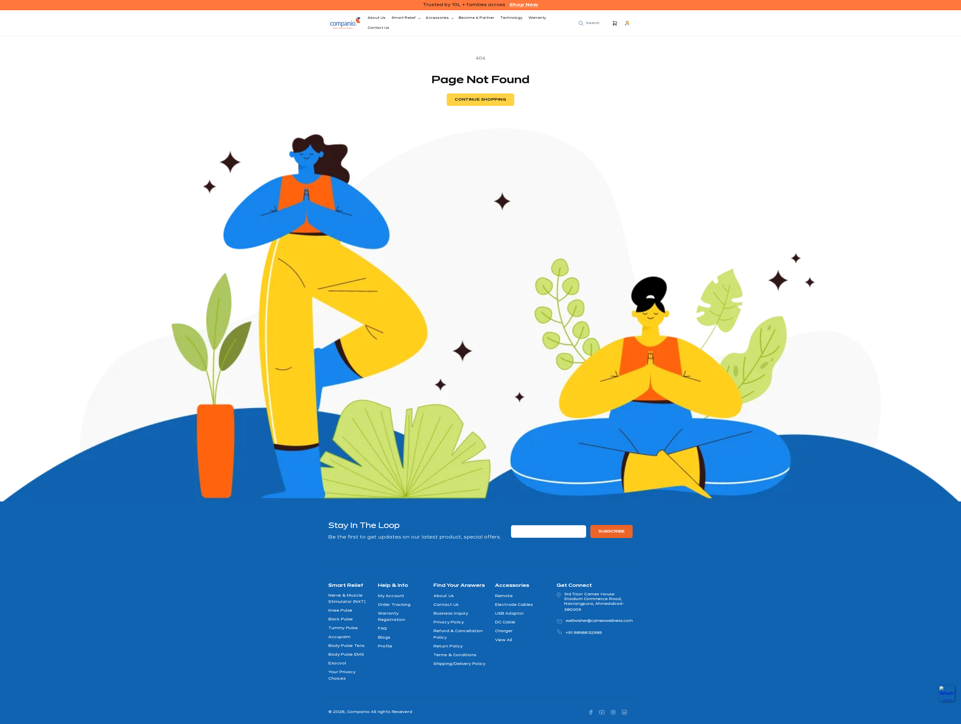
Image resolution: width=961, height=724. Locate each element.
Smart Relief (404, 18)
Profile (385, 646)
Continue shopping (480, 99)
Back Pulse (340, 619)
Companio (359, 712)
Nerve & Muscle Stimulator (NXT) (347, 598)
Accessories (437, 18)
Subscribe (611, 531)
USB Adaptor (509, 613)
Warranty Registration (391, 617)
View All (503, 640)
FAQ (382, 628)
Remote (504, 596)
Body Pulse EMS (346, 654)
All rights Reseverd (391, 712)
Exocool (337, 663)
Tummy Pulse (343, 628)
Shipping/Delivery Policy (459, 664)
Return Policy (448, 646)
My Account (391, 596)
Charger (504, 631)
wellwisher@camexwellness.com (599, 620)
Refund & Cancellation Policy (458, 634)
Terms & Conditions (454, 655)
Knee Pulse (340, 610)
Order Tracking (394, 604)
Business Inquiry (450, 613)
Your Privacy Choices (341, 675)
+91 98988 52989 (584, 632)
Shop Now (524, 5)
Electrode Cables (514, 604)
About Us (443, 596)
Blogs (384, 637)
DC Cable (505, 622)
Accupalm (339, 637)
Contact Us (446, 604)
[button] (406, 18)
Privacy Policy (448, 622)
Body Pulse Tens (346, 645)
